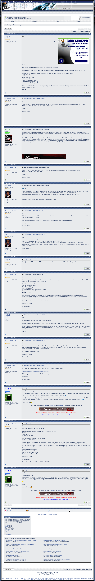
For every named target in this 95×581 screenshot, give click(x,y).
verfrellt (7, 315)
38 (49, 578)
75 (31, 579)
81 (39, 579)
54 (71, 578)
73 (28, 579)
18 (21, 578)
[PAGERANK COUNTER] (47, 576)
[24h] (57, 21)
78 (35, 579)
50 (65, 578)
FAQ (45, 405)
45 (58, 578)
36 (46, 578)
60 (79, 578)
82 (41, 579)
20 (24, 578)
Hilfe (12, 21)
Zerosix (8, 36)
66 (88, 578)
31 (39, 578)
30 (38, 578)
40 (52, 578)
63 (84, 578)
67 (89, 578)
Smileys (6, 526)
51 (67, 578)
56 (74, 578)
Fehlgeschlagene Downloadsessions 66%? (34, 98)
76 (32, 579)
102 (70, 579)
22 (26, 578)
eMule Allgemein (22, 17)
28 (35, 578)
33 (42, 578)
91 (53, 579)
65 (86, 578)
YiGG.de (30, 510)
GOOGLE (60, 405)
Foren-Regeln (8, 534)
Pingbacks (7, 530)
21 (25, 578)
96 (60, 579)
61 (81, 578)
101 (68, 579)
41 (53, 578)
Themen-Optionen (84, 31)
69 (92, 578)
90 (52, 579)
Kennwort (66, 19)
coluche (8, 186)
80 (38, 579)
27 (33, 578)
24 (29, 578)
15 (17, 578)
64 (85, 578)
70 (24, 579)
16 (18, 578)
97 (62, 579)
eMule (15, 17)
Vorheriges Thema (43, 514)
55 (72, 578)
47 (61, 578)
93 (56, 579)
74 (30, 579)
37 (47, 578)
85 (45, 579)
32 (40, 578)
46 (60, 578)
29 (36, 578)
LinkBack (75, 31)
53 (70, 578)
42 (54, 578)
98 (63, 579)
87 (48, 579)
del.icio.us (73, 510)
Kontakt (66, 569)
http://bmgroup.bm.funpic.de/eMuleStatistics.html (35, 371)
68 (90, 578)
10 (10, 578)
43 (56, 578)
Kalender (34, 21)
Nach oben (89, 569)
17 (20, 578)
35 (45, 578)
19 (22, 578)
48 (63, 578)
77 (34, 579)
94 (57, 579)
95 (59, 579)
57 (75, 578)
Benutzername (67, 17)
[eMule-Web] (10, 17)
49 (64, 578)
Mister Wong (9, 510)
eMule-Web (78, 569)
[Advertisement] (37, 51)
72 (27, 579)
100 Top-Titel (72, 569)
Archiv (83, 569)
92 (55, 579)
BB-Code (7, 525)
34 (43, 578)
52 (68, 578)
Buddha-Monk (10, 99)
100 (66, 579)
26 (32, 578)
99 (64, 579)
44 (57, 578)
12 (13, 578)
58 (77, 578)
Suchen (79, 21)
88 (49, 579)
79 (36, 579)
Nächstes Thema (52, 514)
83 (42, 579)
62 (82, 578)
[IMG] (6, 527)
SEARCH (52, 405)
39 (50, 578)
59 (78, 578)
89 (50, 579)
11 (11, 578)
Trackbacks (7, 529)
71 (25, 579)
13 (14, 578)
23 (28, 578)
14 (15, 578)
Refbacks (7, 531)
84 (43, 579)
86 (46, 579)
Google (51, 510)
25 (31, 578)
